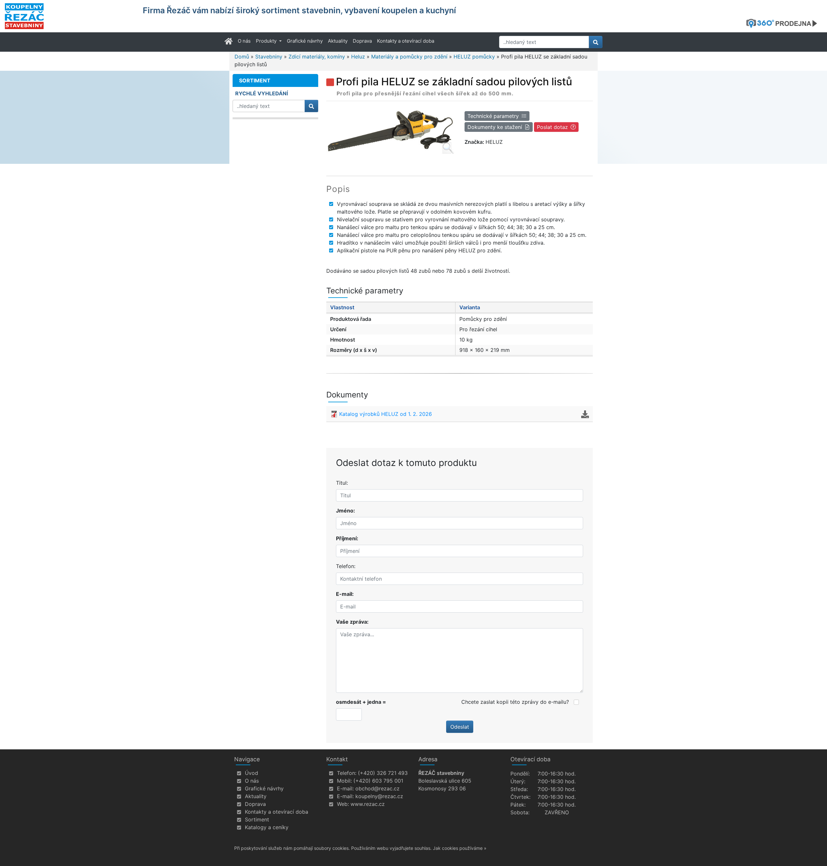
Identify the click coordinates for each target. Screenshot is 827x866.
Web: (343, 804)
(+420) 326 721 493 (383, 773)
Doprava (362, 41)
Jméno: (345, 510)
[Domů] (70, 16)
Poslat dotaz (552, 127)
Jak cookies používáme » (460, 848)
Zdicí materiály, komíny (316, 56)
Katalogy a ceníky (266, 827)
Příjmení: (347, 538)
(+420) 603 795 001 (378, 780)
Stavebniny (268, 56)
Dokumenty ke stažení (494, 127)
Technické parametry (493, 116)
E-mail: (345, 594)
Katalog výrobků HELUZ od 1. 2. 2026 (385, 414)
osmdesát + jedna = (361, 702)
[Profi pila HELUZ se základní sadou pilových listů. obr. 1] (390, 131)
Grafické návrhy (305, 41)
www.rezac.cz (368, 804)
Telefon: (345, 566)
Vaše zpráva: (352, 621)
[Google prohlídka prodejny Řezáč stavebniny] (784, 23)
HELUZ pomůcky (474, 56)
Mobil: (344, 780)
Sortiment (257, 819)
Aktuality (338, 41)
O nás (244, 41)
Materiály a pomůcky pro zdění (409, 56)
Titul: (342, 483)
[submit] (595, 42)
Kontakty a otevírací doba (405, 41)
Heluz (358, 56)
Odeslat (459, 726)
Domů (242, 56)
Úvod (251, 773)
